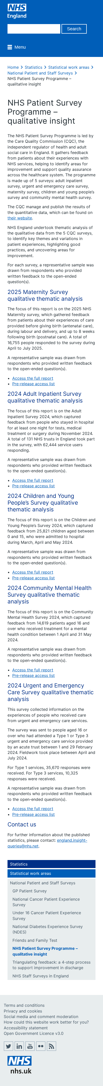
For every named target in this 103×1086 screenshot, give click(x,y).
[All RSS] (51, 1049)
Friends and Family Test (34, 940)
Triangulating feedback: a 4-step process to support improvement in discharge (51, 965)
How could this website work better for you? (46, 1022)
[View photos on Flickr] (41, 1049)
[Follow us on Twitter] (8, 1049)
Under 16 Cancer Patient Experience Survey (46, 915)
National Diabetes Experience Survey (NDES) (47, 929)
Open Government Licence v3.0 (34, 1033)
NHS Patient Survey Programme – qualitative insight (45, 951)
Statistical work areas (68, 67)
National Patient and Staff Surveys (40, 72)
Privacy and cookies (23, 1011)
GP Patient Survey (29, 890)
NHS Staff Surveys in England (40, 975)
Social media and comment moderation (41, 1016)
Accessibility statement (26, 1027)
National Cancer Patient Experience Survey (46, 902)
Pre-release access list (33, 383)
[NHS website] (20, 1071)
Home (13, 67)
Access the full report (32, 378)
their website (20, 217)
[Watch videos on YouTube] (30, 1049)
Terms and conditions (24, 1005)
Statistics (33, 67)
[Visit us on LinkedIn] (19, 1049)
